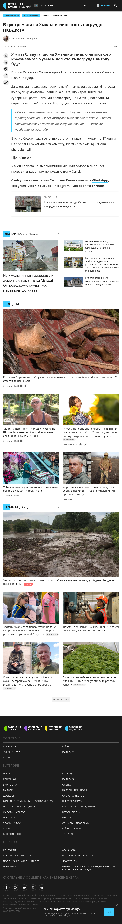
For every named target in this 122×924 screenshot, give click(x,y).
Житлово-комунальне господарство (28, 801)
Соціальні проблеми (76, 823)
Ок (109, 912)
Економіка (10, 784)
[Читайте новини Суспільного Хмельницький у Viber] (33, 887)
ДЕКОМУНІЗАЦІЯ (12, 15)
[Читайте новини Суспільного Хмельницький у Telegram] (42, 887)
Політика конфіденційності (21, 861)
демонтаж (36, 171)
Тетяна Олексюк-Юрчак (24, 38)
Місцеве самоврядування (55, 15)
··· (86, 5)
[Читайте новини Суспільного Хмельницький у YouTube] (24, 887)
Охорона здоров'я (74, 795)
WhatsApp (100, 180)
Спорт (7, 757)
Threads (98, 186)
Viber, (32, 186)
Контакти (9, 850)
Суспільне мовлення (17, 855)
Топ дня (67, 834)
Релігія (66, 817)
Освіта (66, 784)
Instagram (61, 186)
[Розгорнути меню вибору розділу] (36, 5)
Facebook (78, 186)
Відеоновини (12, 834)
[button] (6, 56)
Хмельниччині (69, 54)
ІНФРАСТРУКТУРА (31, 15)
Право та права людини (19, 806)
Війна (66, 746)
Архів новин (70, 850)
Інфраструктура (72, 801)
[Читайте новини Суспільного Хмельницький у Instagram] (15, 887)
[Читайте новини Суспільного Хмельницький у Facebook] (6, 887)
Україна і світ (12, 752)
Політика (9, 817)
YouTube (45, 186)
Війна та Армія (71, 828)
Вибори (8, 790)
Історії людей (71, 812)
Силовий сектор (14, 812)
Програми (9, 866)
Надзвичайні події (74, 790)
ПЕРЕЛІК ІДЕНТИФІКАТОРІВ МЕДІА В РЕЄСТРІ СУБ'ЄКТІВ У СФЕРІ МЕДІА (88, 868)
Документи (69, 861)
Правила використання (78, 855)
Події (6, 773)
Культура (68, 752)
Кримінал (9, 779)
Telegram (18, 186)
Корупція (68, 773)
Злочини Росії (12, 823)
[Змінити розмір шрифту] (115, 46)
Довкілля (9, 795)
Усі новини (48, 5)
